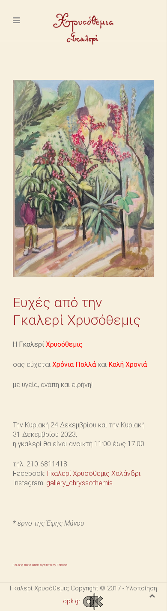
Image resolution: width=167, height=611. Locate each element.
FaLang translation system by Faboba (40, 565)
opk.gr (72, 601)
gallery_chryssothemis (79, 483)
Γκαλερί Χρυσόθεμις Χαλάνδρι (93, 473)
